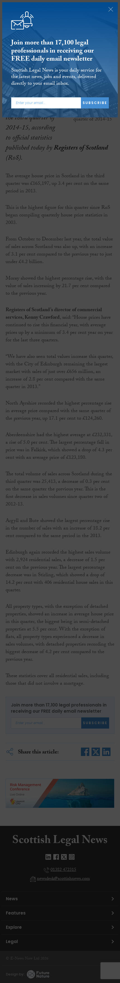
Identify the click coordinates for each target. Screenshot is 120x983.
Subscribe (95, 102)
